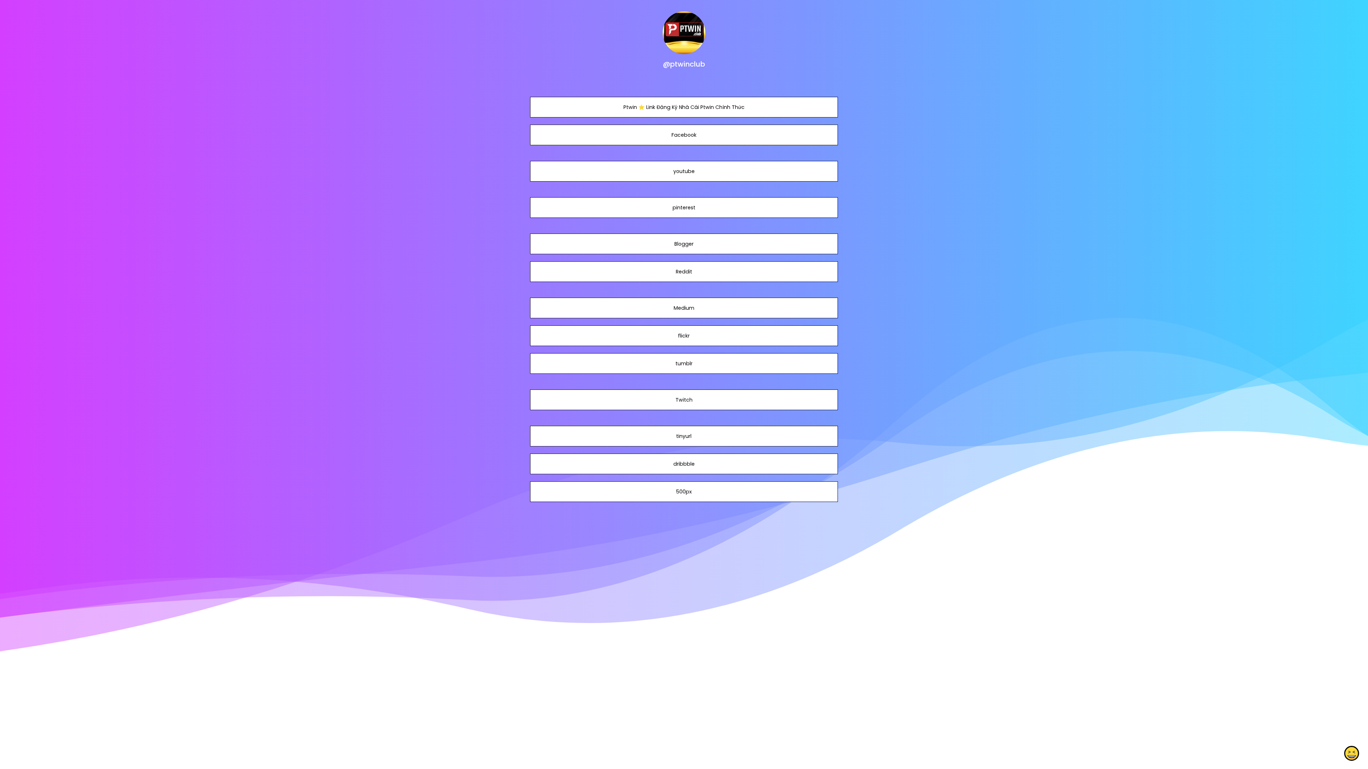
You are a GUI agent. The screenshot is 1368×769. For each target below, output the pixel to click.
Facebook (684, 134)
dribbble (684, 463)
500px (684, 491)
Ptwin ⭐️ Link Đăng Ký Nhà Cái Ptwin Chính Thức (684, 107)
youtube (684, 171)
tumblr (684, 363)
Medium (684, 308)
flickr (684, 335)
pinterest (684, 207)
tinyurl (683, 436)
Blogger (684, 243)
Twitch (684, 399)
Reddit (684, 271)
